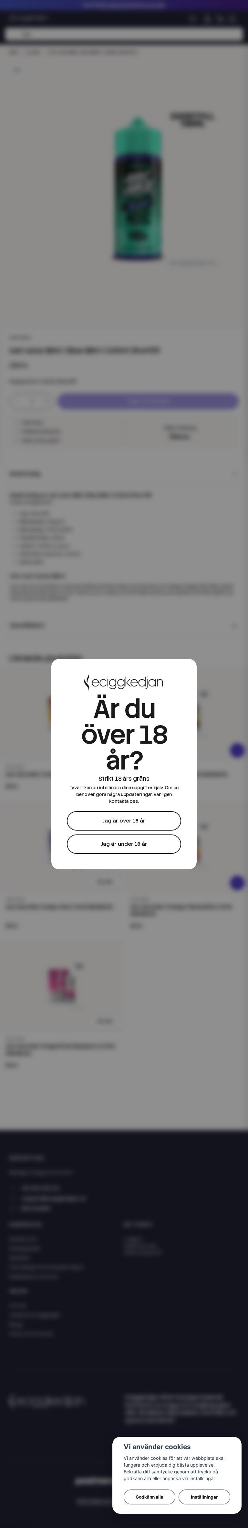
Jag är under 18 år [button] (124, 844)
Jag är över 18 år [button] (124, 820)
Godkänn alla (149, 1497)
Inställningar (204, 1497)
